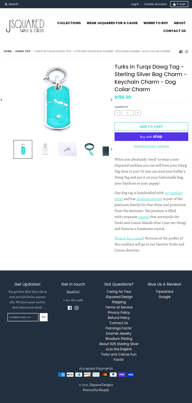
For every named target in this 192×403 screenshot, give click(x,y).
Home (8, 51)
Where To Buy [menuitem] (155, 23)
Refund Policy (119, 318)
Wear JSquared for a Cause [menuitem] (112, 23)
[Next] (111, 99)
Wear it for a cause (129, 238)
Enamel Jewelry (118, 333)
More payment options (151, 146)
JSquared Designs (101, 384)
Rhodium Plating (119, 338)
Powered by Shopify (96, 390)
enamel (143, 216)
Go (44, 317)
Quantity (121, 107)
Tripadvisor (164, 291)
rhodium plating (149, 198)
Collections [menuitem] (69, 23)
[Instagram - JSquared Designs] (186, 51)
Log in (135, 4)
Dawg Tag (22, 51)
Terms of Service (119, 307)
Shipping (119, 302)
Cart (181, 4)
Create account (155, 4)
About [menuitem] (180, 23)
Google (164, 297)
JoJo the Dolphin (118, 349)
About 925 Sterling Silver (119, 344)
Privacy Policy (119, 312)
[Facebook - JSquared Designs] (181, 51)
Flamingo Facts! (119, 328)
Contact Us (119, 323)
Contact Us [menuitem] (174, 31)
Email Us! (73, 291)
